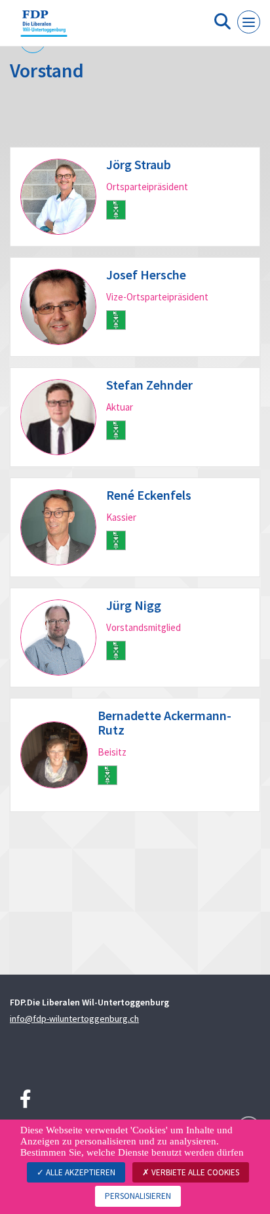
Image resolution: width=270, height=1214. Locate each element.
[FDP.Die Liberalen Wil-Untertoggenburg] (44, 28)
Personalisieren (138, 1196)
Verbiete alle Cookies (194, 1172)
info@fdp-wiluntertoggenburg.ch (74, 1018)
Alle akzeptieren (79, 1172)
